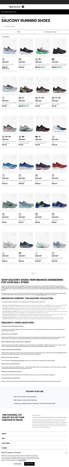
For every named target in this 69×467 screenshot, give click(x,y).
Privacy (48, 427)
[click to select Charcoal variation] (3, 214)
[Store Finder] (6, 7)
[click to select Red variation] (53, 175)
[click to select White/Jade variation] (36, 252)
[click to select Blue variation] (3, 175)
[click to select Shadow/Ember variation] (36, 97)
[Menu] (2, 6)
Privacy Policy (22, 460)
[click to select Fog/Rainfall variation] (20, 136)
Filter (18, 32)
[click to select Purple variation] (36, 175)
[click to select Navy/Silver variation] (20, 252)
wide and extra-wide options (18, 360)
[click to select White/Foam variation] (3, 252)
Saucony (3, 17)
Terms (44, 427)
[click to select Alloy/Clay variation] (39, 97)
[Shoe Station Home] (16, 7)
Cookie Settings (18, 463)
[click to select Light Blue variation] (20, 214)
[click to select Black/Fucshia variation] (23, 136)
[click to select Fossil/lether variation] (3, 59)
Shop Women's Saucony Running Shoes (25, 400)
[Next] (66, 273)
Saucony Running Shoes (25, 20)
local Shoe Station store (41, 294)
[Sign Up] (65, 415)
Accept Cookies (29, 463)
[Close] (66, 453)
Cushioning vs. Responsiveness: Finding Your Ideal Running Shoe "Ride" (34, 403)
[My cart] (67, 7)
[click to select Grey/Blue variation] (53, 252)
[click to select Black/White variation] (20, 59)
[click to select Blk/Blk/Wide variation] (53, 59)
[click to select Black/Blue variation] (53, 136)
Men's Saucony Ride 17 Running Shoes (25, 396)
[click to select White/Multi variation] (36, 59)
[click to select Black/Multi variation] (39, 59)
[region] (34, 458)
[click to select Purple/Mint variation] (53, 214)
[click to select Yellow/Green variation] (3, 97)
